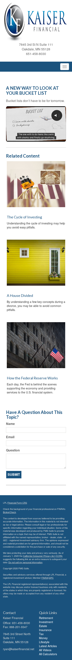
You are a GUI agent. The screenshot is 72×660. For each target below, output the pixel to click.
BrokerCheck (9, 512)
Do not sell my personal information (25, 562)
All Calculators (48, 654)
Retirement (46, 618)
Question (13, 450)
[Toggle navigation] (64, 66)
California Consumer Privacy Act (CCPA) (43, 555)
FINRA (44, 577)
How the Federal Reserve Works (32, 378)
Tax (41, 634)
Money (43, 638)
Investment (46, 622)
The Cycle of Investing (24, 217)
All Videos (45, 650)
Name (10, 424)
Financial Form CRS (17, 502)
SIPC (51, 577)
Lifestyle (44, 642)
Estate (43, 626)
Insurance (45, 630)
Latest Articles (48, 646)
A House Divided (20, 295)
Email (10, 437)
